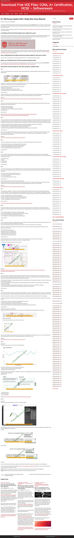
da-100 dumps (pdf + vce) (57, 81)
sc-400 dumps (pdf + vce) (57, 184)
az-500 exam (25, 482)
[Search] (72, 14)
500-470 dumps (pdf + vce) (57, 328)
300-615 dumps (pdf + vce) (57, 262)
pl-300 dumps (10, 469)
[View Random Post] (70, 14)
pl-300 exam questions (30, 469)
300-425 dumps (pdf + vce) (57, 249)
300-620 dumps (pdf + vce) (57, 264)
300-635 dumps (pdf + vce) (57, 268)
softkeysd (13, 21)
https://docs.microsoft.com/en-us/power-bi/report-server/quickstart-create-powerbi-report (21, 114)
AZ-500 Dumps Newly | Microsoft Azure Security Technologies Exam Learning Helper (26, 487)
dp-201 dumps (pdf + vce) (57, 87)
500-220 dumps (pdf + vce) (57, 340)
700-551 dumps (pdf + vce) (57, 365)
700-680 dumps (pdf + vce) (57, 368)
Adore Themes (57, 536)
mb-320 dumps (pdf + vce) (57, 109)
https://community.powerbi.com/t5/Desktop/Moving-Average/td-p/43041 (18, 396)
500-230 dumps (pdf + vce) (57, 317)
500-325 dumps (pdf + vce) (57, 319)
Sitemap (21, 13)
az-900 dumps (37, 482)
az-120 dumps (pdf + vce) (57, 57)
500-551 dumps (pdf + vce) (57, 330)
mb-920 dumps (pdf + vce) (57, 170)
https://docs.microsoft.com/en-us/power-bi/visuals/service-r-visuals (13, 186)
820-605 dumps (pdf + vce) (57, 386)
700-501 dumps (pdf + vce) (57, 361)
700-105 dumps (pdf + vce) (57, 353)
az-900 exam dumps (38, 483)
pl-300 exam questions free (18, 470)
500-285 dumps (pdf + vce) (57, 342)
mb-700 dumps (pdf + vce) (57, 118)
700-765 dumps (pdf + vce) (57, 376)
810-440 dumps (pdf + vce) (57, 384)
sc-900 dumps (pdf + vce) (57, 176)
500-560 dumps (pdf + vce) (57, 344)
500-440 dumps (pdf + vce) (57, 334)
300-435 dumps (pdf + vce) (57, 253)
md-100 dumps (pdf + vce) (57, 133)
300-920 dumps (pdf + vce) (57, 238)
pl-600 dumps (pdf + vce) (57, 128)
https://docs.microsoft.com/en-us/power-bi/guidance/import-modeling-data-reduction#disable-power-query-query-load (22, 98)
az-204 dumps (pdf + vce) (57, 61)
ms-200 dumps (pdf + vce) (57, 140)
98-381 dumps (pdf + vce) (57, 210)
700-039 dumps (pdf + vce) (57, 351)
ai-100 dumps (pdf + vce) (57, 77)
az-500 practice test (29, 483)
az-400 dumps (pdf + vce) (57, 69)
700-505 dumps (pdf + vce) (57, 363)
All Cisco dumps (55, 388)
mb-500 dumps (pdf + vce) (57, 115)
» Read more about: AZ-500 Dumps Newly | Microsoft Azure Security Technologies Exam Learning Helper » (26, 528)
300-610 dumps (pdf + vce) (57, 260)
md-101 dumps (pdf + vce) (57, 135)
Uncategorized (40, 469)
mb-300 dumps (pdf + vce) (57, 105)
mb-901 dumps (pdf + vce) (57, 166)
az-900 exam (42, 482)
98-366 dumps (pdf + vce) (57, 201)
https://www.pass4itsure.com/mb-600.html (8, 495)
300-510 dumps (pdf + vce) (57, 255)
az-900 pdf (36, 485)
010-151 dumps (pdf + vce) (57, 305)
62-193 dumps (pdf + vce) (57, 159)
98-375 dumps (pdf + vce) (57, 208)
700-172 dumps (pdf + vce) (57, 355)
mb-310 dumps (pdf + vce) (57, 107)
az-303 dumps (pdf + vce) (57, 65)
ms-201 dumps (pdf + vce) (57, 142)
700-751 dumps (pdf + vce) (57, 372)
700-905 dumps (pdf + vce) (57, 382)
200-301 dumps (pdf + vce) (57, 226)
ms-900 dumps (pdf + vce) (57, 174)
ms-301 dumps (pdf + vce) (57, 148)
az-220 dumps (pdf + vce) (57, 63)
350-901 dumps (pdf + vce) (57, 233)
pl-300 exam (15, 469)
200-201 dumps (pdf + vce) (57, 309)
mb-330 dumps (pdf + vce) (57, 111)
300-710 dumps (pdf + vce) (57, 270)
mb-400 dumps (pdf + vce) (57, 113)
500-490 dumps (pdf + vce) (57, 321)
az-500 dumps (20, 482)
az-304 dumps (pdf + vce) (57, 67)
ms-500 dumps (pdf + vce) (57, 150)
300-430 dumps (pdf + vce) (57, 251)
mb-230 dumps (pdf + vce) (57, 101)
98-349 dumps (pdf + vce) (57, 189)
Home (3, 13)
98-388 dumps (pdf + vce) (57, 214)
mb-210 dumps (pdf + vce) (57, 97)
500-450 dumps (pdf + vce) (57, 336)
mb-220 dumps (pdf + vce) (57, 99)
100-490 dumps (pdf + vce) (57, 307)
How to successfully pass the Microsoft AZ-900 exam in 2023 (42, 488)
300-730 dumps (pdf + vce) (57, 278)
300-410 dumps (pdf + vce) (57, 243)
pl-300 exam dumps (21, 469)
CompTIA (16, 13)
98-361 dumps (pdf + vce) (57, 191)
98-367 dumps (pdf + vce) (57, 203)
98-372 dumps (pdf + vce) (57, 206)
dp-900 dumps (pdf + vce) (57, 164)
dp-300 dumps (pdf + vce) (57, 91)
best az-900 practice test (44, 485)
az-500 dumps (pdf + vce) (57, 71)
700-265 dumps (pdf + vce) (57, 359)
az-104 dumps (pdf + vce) (57, 55)
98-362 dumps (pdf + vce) (57, 193)
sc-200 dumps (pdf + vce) (57, 181)
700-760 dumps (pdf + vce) (57, 370)
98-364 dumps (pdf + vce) (57, 197)
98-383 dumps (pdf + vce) (57, 212)
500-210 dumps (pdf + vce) (57, 338)
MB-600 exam (3, 482)
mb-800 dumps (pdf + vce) (57, 120)
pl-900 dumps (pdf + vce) (57, 172)
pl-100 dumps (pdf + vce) (57, 122)
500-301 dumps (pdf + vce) (57, 315)
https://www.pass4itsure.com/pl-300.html (31, 29)
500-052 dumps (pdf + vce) (57, 313)
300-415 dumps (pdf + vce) (57, 245)
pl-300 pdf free (32, 470)
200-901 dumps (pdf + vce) (57, 231)
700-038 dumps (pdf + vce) (57, 349)
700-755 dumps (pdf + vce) (57, 374)
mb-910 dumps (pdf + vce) (57, 168)
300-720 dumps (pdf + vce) (57, 274)
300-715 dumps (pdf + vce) (57, 272)
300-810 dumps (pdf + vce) (57, 281)
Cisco (12, 13)
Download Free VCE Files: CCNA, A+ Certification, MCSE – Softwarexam (37, 6)
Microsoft (7, 13)
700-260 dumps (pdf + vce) (57, 357)
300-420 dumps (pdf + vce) (57, 247)
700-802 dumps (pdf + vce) (57, 378)
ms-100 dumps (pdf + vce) (57, 137)
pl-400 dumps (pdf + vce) (57, 126)
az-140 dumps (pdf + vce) (57, 59)
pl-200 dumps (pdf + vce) (57, 124)
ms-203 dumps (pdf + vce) (57, 144)
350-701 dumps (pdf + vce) (57, 292)
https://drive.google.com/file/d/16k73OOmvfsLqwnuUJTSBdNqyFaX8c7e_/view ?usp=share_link (18, 64)
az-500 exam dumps (21, 483)
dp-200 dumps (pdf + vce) (57, 85)
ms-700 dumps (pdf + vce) (57, 154)
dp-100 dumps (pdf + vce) (57, 83)
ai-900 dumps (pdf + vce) (57, 162)
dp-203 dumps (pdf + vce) (57, 89)
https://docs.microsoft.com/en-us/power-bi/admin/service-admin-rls (13, 137)
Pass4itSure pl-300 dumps (8, 470)
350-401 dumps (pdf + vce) (57, 286)
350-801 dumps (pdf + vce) (57, 294)
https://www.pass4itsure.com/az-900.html (42, 514)
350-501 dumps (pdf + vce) (57, 288)
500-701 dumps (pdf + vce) (57, 332)
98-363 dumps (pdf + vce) (57, 195)
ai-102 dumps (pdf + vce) (57, 79)
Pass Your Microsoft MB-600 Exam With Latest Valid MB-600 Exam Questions (8, 485)
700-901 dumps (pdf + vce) (57, 380)
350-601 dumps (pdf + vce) (57, 290)
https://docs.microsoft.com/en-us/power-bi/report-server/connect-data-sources (15, 115)
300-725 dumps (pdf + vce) (57, 276)
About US (26, 13)
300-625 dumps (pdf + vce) (57, 266)
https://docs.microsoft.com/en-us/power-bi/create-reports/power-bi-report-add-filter (15, 270)
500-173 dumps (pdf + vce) (57, 311)
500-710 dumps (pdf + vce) (57, 326)
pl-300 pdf (36, 469)
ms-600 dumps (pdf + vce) (57, 152)
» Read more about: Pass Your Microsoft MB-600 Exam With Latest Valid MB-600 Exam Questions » (9, 515)
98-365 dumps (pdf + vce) (57, 199)
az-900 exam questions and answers (41, 484)
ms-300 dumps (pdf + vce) (57, 146)
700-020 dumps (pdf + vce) (57, 347)
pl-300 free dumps (26, 470)
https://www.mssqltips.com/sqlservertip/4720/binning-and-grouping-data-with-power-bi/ (16, 203)
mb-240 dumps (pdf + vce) (57, 103)
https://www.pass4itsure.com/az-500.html (25, 504)
